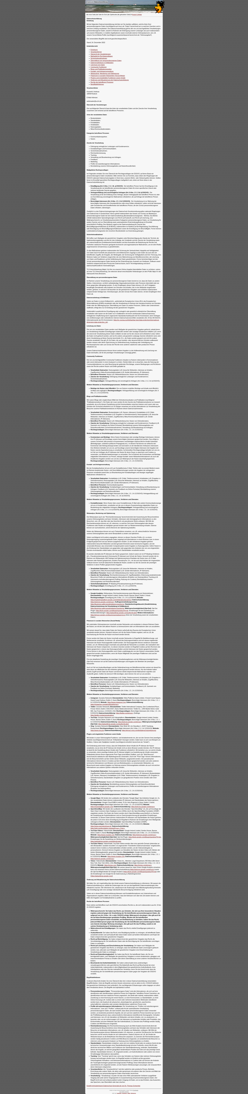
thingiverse (133, 1093)
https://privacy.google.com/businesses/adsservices (108, 615)
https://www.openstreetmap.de (101, 826)
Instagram (124, 1093)
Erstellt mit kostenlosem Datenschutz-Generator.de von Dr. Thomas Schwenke (113, 1086)
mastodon (119, 1093)
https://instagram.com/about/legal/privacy (104, 704)
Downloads (135, 1090)
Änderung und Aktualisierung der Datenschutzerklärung (110, 80)
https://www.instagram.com (116, 702)
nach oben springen (124, 1091)
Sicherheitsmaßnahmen (99, 58)
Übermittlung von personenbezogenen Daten (106, 60)
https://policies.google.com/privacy (102, 602)
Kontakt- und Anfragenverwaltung (102, 71)
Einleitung (94, 50)
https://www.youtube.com (105, 835)
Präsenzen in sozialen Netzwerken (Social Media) (108, 76)
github (128, 1093)
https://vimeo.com (110, 865)
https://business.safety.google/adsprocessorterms (107, 604)
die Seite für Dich (101, 14)
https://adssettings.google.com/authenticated (121, 613)
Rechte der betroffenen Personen (102, 82)
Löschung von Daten (98, 65)
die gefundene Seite (124, 14)
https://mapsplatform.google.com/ (102, 807)
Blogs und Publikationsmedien (101, 69)
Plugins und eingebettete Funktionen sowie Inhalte (108, 78)
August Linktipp (137, 14)
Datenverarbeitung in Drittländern (102, 63)
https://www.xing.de (97, 730)
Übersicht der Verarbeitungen (101, 54)
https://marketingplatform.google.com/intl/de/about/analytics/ (111, 600)
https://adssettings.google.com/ (101, 876)
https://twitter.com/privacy (124, 713)
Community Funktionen (99, 67)
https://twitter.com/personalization (102, 715)
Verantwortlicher (96, 52)
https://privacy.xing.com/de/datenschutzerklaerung (139, 730)
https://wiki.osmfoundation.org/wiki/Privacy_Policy (108, 828)
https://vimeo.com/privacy (142, 865)
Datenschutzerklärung (100, 2)
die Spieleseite (112, 14)
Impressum (90, 2)
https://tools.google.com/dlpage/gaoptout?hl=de (112, 610)
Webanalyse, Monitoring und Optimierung (105, 73)
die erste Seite (90, 14)
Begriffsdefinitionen (97, 84)
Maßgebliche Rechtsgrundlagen (102, 56)
